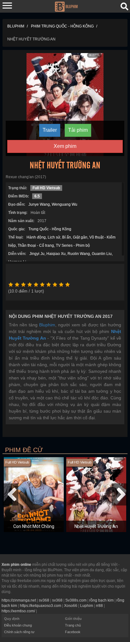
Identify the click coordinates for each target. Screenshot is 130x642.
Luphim (86, 605)
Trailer (50, 130)
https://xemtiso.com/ (18, 611)
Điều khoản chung (18, 625)
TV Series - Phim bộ (73, 245)
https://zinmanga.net (19, 600)
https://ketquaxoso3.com (40, 605)
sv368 (44, 600)
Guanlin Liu (102, 253)
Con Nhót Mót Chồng (33, 526)
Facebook (72, 632)
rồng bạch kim (101, 600)
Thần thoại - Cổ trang (36, 245)
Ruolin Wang (79, 253)
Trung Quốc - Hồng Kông (49, 229)
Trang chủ (73, 625)
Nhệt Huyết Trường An (96, 526)
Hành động (36, 237)
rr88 (99, 605)
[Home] (66, 6)
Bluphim (47, 324)
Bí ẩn (66, 237)
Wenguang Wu (64, 204)
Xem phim (65, 146)
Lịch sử (54, 237)
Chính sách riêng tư (19, 632)
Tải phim (78, 130)
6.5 (37, 196)
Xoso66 (70, 605)
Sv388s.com (75, 600)
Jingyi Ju (36, 253)
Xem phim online (16, 564)
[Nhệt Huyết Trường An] (65, 104)
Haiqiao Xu (56, 253)
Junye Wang (39, 204)
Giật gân (80, 237)
